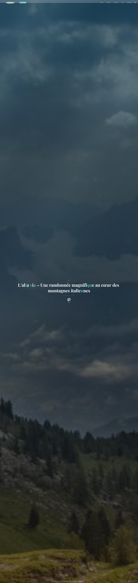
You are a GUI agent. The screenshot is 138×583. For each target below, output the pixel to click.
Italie (69, 280)
